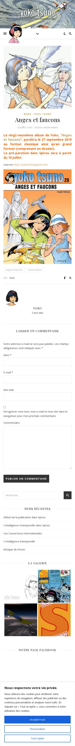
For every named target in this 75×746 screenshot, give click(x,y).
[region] (37, 714)
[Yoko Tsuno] (37, 14)
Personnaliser (37, 729)
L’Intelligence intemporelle (19, 541)
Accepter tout (37, 719)
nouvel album (35, 269)
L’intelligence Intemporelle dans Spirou (26, 525)
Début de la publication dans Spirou (24, 517)
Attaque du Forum (14, 549)
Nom (7, 355)
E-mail (8, 372)
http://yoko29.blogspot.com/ (31, 164)
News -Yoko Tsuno (37, 114)
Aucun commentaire (46, 127)
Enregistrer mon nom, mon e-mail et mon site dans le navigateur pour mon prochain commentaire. (35, 414)
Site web (8, 390)
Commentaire (11, 422)
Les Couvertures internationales (22, 533)
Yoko (12, 277)
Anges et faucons (14, 269)
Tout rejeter (37, 738)
